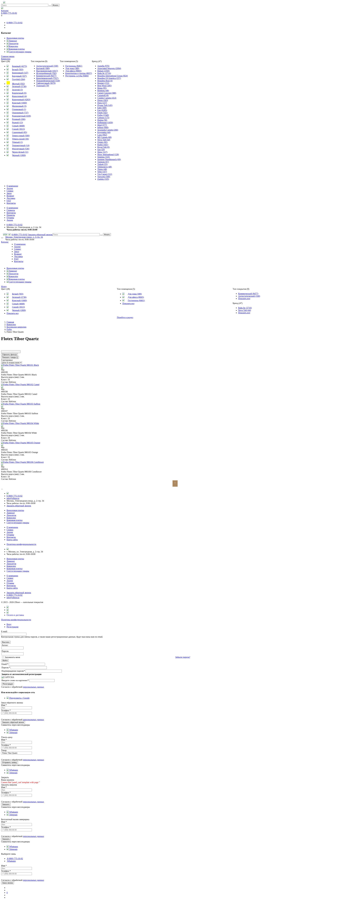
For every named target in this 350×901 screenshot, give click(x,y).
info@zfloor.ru (13, 498)
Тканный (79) (42, 85)
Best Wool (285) (104, 85)
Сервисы (11, 210)
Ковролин (13, 46)
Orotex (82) (102, 142)
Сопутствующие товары (20, 52)
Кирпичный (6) (19, 93)
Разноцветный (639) (21, 116)
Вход (9, 624)
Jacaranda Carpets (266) (107, 130)
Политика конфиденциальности (16, 620)
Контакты (11, 203)
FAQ (9, 201)
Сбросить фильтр (9, 355)
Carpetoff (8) (103, 95)
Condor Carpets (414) (106, 98)
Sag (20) (101, 149)
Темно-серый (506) (21, 135)
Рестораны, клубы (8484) (77, 76)
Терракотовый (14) (20, 145)
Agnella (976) (103, 66)
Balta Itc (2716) (104, 73)
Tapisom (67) (103, 162)
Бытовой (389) (43, 68)
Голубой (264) (18, 79)
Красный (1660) (19, 103)
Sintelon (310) (103, 157)
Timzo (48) (102, 169)
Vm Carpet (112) (104, 174)
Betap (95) (102, 88)
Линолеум (13, 43)
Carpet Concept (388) (106, 93)
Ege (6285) (102, 110)
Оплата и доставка (15, 615)
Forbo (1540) (103, 115)
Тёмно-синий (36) (20, 139)
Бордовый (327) (19, 76)
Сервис (10, 191)
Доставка (11, 198)
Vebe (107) (102, 172)
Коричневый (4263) (21, 99)
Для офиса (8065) (73, 71)
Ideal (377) (102, 125)
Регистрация (12, 627)
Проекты (11, 215)
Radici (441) (102, 144)
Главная (10, 322)
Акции (10, 188)
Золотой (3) (17, 90)
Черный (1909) (19, 155)
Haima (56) (102, 120)
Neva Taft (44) (103, 140)
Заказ (9, 193)
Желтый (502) (18, 84)
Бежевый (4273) (19, 66)
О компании (12, 186)
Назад (4, 286)
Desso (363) (102, 100)
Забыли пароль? (182, 657)
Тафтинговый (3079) (46, 83)
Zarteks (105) (103, 179)
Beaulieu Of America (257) (109, 78)
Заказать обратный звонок (40, 234)
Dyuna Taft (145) (104, 105)
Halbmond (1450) (105, 122)
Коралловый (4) (19, 96)
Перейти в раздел (125, 317)
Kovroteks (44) (103, 132)
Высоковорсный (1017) (47, 71)
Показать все (13, 313)
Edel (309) (102, 108)
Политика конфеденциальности (21, 544)
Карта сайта (12, 539)
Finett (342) (102, 113)
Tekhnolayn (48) (104, 167)
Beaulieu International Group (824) (112, 76)
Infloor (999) (102, 127)
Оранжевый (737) (20, 113)
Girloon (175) (103, 117)
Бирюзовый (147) (20, 73)
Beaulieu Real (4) (105, 81)
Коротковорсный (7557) (47, 78)
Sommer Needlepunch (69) (109, 159)
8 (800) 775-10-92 (9, 13)
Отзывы (10, 217)
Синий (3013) (18, 129)
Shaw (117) (102, 152)
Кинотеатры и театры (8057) (78, 73)
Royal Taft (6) (103, 147)
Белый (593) (17, 69)
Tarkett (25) (102, 164)
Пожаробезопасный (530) (48, 81)
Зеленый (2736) (19, 86)
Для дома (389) (72, 68)
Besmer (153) (103, 83)
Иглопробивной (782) (46, 73)
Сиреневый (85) (19, 132)
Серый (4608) (18, 126)
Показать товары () (10, 357)
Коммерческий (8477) (46, 76)
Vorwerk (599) (103, 176)
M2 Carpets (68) (104, 137)
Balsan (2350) (103, 71)
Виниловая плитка (15, 38)
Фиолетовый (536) (20, 149)
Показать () (10, 352)
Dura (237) (102, 103)
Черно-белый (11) (20, 152)
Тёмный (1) (17, 142)
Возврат (10, 196)
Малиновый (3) (19, 106)
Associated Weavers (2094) (109, 68)
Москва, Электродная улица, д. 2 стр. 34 (24, 237)
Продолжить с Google (19, 698)
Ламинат (13, 41)
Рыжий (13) (17, 122)
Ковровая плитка (17, 49)
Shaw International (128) (108, 154)
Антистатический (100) (47, 66)
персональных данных (33, 687)
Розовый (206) (18, 119)
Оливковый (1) (19, 109)
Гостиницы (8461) (73, 66)
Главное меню (7, 56)
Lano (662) (102, 135)
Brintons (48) (103, 90)
